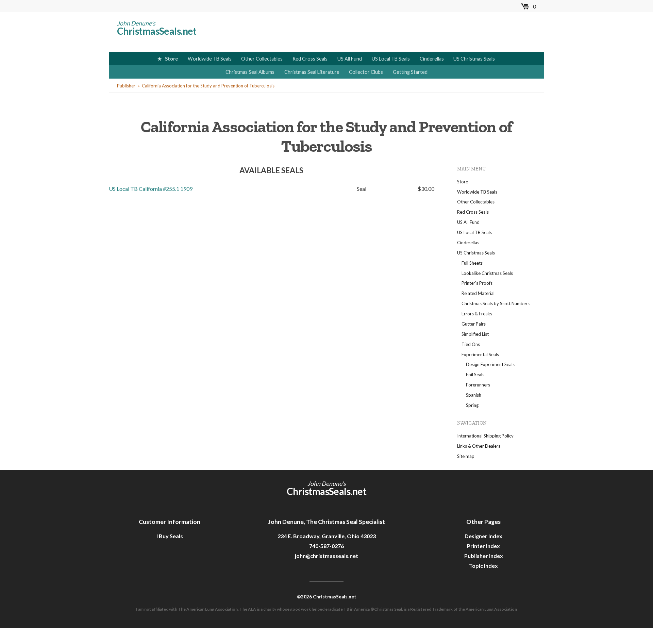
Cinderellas (432, 59)
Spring (472, 405)
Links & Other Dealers (478, 446)
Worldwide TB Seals (210, 59)
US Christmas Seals (474, 59)
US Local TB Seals (391, 59)
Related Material (478, 293)
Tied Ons (471, 344)
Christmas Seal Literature (311, 72)
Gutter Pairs (474, 324)
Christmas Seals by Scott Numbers (496, 303)
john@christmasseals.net (326, 555)
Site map (465, 456)
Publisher (126, 85)
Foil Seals (475, 374)
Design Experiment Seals (490, 364)
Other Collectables (262, 59)
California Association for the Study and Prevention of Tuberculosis (208, 85)
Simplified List (475, 334)
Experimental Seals (480, 354)
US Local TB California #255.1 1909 (150, 188)
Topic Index (483, 565)
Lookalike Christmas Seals (487, 273)
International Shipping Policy (485, 436)
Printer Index (483, 546)
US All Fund (349, 59)
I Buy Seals (169, 536)
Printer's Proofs (477, 283)
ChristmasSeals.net (157, 31)
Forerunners (478, 384)
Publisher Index (483, 555)
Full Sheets (472, 263)
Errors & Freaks (477, 313)
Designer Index (483, 536)
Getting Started (410, 72)
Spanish (473, 395)
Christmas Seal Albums (249, 72)
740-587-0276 (326, 546)
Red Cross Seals (310, 59)
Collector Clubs (366, 72)
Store (171, 59)
